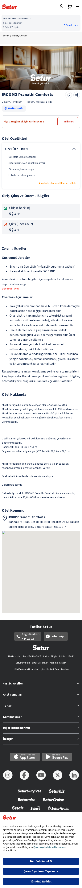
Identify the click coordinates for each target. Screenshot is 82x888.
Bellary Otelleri (19, 35)
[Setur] (9, 6)
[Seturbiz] (56, 793)
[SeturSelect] (35, 810)
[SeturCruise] (53, 802)
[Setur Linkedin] (74, 775)
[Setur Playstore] (57, 757)
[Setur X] (57, 775)
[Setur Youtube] (41, 775)
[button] (71, 25)
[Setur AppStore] (25, 757)
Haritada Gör (15, 108)
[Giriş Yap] (62, 6)
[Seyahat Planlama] (70, 6)
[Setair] (18, 810)
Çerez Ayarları (62, 669)
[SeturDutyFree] (29, 793)
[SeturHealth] (58, 810)
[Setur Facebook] (24, 775)
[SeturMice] (26, 802)
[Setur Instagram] (8, 775)
